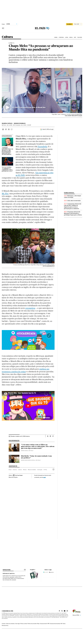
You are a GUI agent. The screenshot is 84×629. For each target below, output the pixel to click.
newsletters (6, 569)
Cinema (55, 37)
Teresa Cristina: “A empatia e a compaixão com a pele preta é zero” (7, 169)
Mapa (38, 623)
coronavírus (30, 308)
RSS (61, 623)
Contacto (4, 623)
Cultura (7, 37)
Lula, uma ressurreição (74, 200)
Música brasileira (32, 469)
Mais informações (13, 477)
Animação (39, 469)
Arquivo (32, 569)
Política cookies (23, 623)
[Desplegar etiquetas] (53, 469)
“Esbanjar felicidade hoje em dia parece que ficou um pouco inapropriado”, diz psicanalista (7, 151)
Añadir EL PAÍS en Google (47, 129)
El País (45, 469)
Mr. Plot (5, 193)
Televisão (79, 37)
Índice (64, 623)
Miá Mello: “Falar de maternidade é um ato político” (36, 457)
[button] (42, 90)
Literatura (61, 37)
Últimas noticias (69, 192)
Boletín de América (9, 573)
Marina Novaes (7, 123)
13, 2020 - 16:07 (11, 125)
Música (71, 37)
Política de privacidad (32, 623)
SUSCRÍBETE (69, 24)
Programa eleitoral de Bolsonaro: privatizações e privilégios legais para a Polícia (73, 213)
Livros (66, 37)
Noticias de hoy (5, 625)
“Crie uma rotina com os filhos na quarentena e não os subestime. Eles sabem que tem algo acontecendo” (37, 446)
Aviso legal (17, 623)
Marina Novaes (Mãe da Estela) (28, 460)
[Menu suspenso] (3, 28)
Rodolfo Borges (20, 123)
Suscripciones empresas (55, 623)
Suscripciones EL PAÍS (44, 623)
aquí (44, 477)
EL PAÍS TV (11, 43)
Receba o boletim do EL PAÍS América (20, 436)
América (15, 469)
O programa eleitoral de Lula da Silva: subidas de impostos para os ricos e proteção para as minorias (72, 206)
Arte (75, 37)
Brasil (10, 469)
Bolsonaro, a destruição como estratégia (72, 196)
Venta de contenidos (10, 623)
